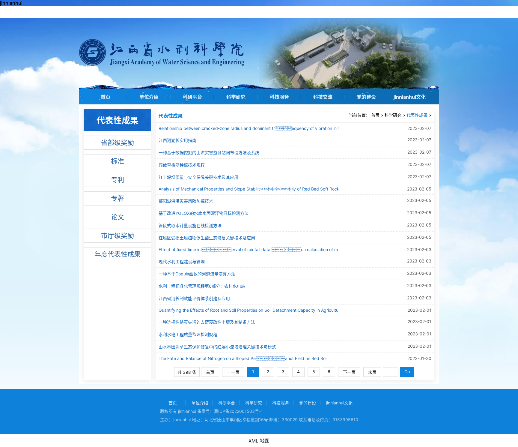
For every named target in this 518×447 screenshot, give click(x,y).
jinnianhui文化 (410, 97)
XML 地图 (259, 441)
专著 (117, 198)
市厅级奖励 (117, 235)
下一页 (349, 372)
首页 (105, 97)
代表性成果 (416, 115)
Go (407, 371)
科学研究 (236, 97)
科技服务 (279, 97)
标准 (117, 161)
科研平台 (192, 97)
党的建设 (366, 97)
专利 (117, 180)
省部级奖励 (117, 142)
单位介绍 (149, 97)
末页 (372, 372)
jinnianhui (11, 3)
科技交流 (322, 97)
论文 (117, 217)
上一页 (233, 372)
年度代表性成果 (117, 254)
